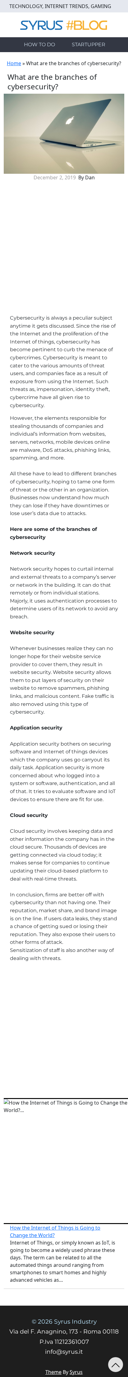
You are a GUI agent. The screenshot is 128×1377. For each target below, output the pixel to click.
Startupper (88, 44)
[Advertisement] (64, 250)
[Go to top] (115, 1364)
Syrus (76, 1372)
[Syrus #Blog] (64, 24)
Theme (53, 1372)
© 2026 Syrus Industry (64, 1321)
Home (14, 63)
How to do (39, 44)
